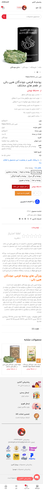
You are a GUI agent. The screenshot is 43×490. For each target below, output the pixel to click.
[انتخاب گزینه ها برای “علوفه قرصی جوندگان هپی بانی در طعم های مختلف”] (19, 360)
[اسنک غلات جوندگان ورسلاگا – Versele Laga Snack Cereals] (31, 353)
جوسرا (15, 469)
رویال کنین (14, 465)
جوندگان (25, 67)
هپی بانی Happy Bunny (33, 77)
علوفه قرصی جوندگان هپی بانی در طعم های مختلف (12, 366)
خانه (39, 67)
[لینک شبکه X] (28, 219)
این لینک (34, 271)
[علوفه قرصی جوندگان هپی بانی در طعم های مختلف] (11, 353)
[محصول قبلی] (40, 72)
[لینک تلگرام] (19, 219)
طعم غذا (38, 168)
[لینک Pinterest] (25, 219)
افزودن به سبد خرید (23, 193)
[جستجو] (4, 16)
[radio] (36, 172)
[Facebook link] (31, 219)
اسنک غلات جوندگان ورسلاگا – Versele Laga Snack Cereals (31, 366)
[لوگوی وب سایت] (21, 8)
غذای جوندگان (15, 67)
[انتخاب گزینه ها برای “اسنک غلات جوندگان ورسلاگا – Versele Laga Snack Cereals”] (38, 360)
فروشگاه (33, 67)
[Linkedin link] (22, 219)
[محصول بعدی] (34, 72)
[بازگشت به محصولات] (37, 72)
